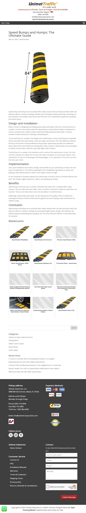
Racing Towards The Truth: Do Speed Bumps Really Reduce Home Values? (34, 368)
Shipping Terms (16, 478)
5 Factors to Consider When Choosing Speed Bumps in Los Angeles (32, 359)
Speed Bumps (24, 39)
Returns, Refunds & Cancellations (23, 486)
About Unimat (16, 448)
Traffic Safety (13, 350)
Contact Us (14, 460)
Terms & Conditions (18, 474)
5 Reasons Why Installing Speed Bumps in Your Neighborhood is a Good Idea (35, 365)
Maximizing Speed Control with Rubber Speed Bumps (27, 362)
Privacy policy (15, 482)
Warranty (14, 471)
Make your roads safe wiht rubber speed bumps (25, 372)
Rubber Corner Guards (16, 344)
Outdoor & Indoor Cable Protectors (21, 337)
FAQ (11, 463)
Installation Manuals (18, 467)
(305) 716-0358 (43, 14)
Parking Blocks (14, 340)
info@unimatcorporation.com (43, 17)
